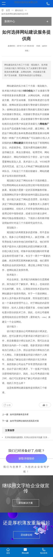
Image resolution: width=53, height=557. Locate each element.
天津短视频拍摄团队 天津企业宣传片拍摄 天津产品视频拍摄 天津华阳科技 (28, 437)
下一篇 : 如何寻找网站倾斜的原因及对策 (20, 421)
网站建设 (18, 142)
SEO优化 (28, 90)
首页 (8, 10)
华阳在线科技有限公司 (26, 2)
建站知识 (19, 10)
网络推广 (44, 123)
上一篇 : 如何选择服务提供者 (15, 414)
